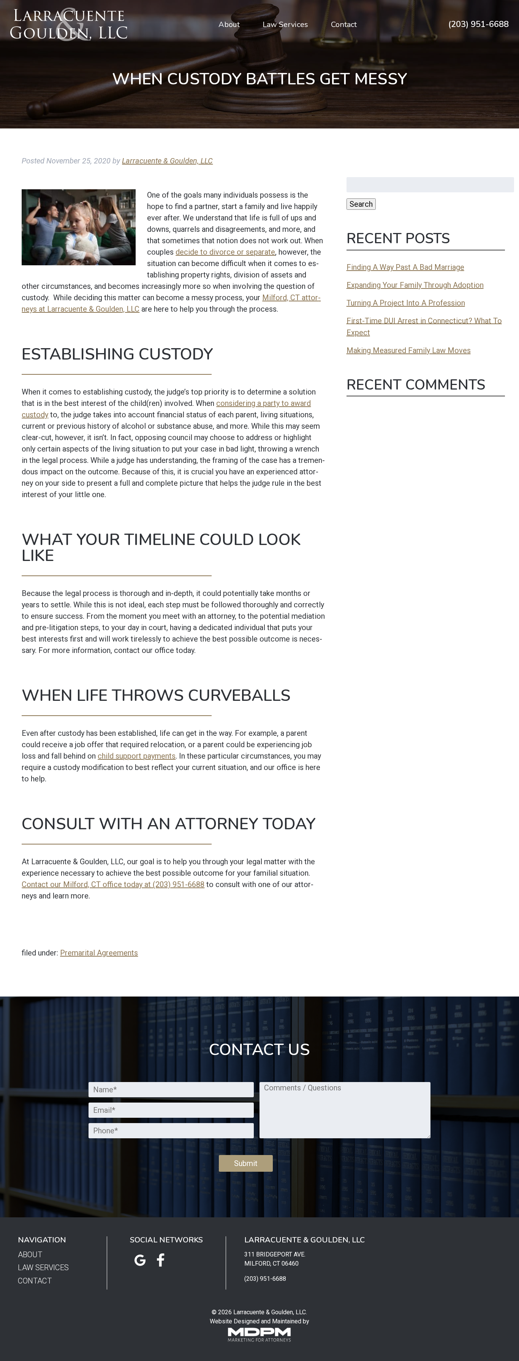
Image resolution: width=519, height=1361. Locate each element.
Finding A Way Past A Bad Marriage (405, 267)
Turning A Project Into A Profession (406, 302)
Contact (344, 24)
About (229, 24)
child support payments (137, 756)
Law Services (285, 24)
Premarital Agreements (99, 952)
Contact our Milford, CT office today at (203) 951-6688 (113, 884)
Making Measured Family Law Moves (409, 350)
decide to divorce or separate (225, 252)
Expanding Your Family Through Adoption (415, 285)
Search (361, 204)
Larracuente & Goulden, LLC (167, 160)
